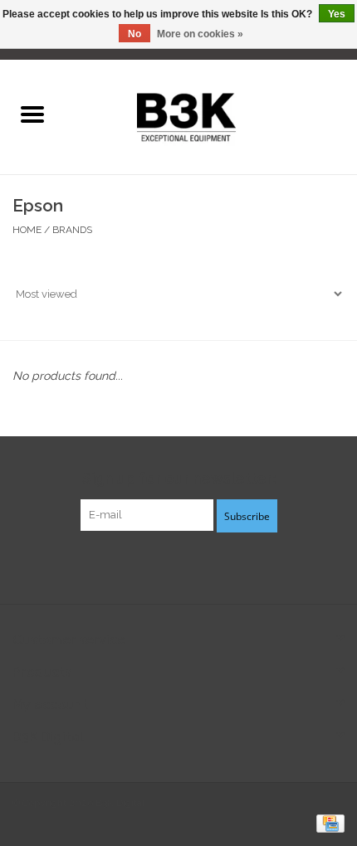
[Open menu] (32, 113)
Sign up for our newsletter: (179, 478)
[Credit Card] (328, 823)
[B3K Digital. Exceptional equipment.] (210, 115)
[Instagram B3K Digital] (208, 565)
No (134, 34)
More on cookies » (200, 34)
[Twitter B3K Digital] (178, 565)
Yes (336, 14)
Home (27, 230)
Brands (72, 230)
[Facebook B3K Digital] (148, 565)
